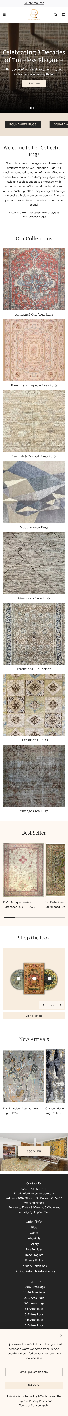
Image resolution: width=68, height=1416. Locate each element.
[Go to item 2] (34, 979)
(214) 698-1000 (38, 1189)
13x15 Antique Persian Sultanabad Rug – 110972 (19, 904)
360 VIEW (34, 1151)
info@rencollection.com (38, 1193)
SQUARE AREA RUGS (30, 124)
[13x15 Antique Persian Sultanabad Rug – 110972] (23, 870)
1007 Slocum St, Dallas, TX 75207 (40, 1198)
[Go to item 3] (50, 979)
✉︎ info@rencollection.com (34, 3)
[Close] (61, 1335)
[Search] (55, 15)
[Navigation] (4, 15)
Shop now (34, 83)
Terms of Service (30, 1405)
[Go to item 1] (18, 979)
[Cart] (63, 15)
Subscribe (34, 1385)
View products (34, 1016)
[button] (43, 1005)
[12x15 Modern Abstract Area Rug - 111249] (23, 1076)
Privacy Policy (38, 1401)
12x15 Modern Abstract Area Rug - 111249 (21, 1111)
